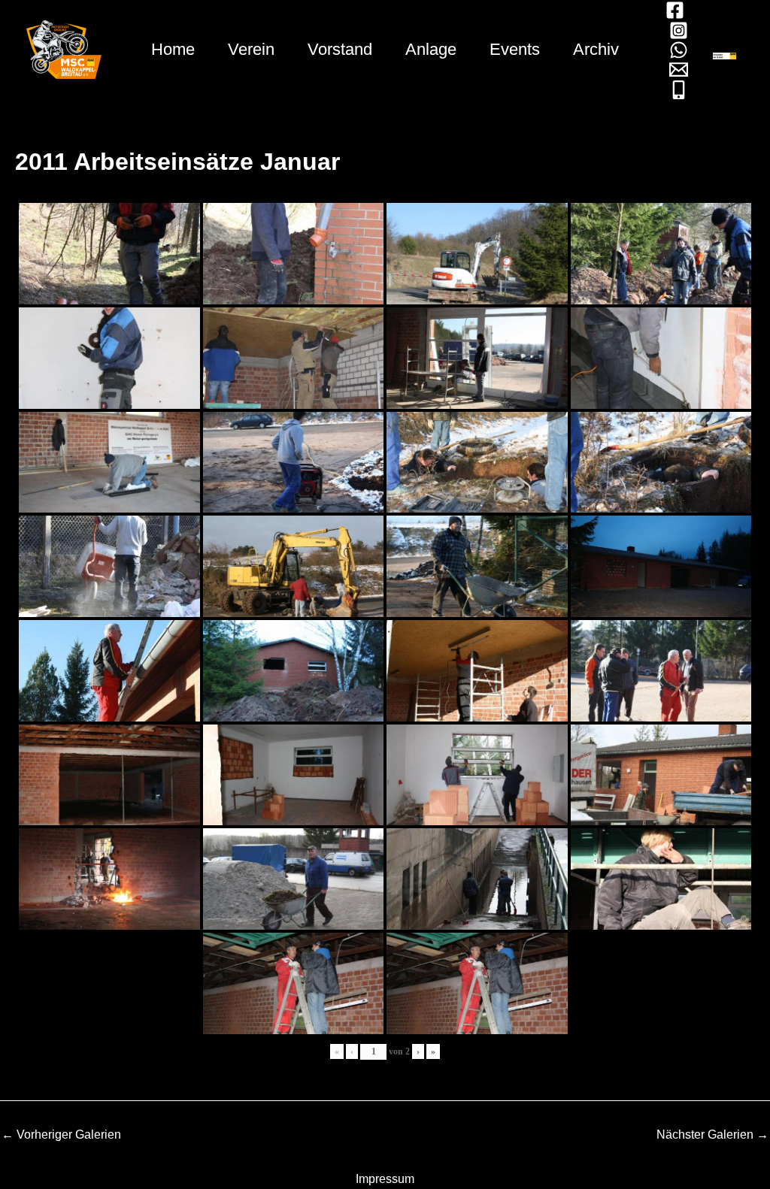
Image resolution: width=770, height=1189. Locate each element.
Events (515, 49)
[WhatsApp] (678, 50)
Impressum (385, 1178)
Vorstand (340, 49)
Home (173, 49)
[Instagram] (678, 30)
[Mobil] (678, 89)
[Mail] (678, 69)
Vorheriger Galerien (61, 1135)
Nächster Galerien (712, 1135)
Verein (251, 49)
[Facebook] (674, 10)
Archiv (596, 49)
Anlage (430, 49)
